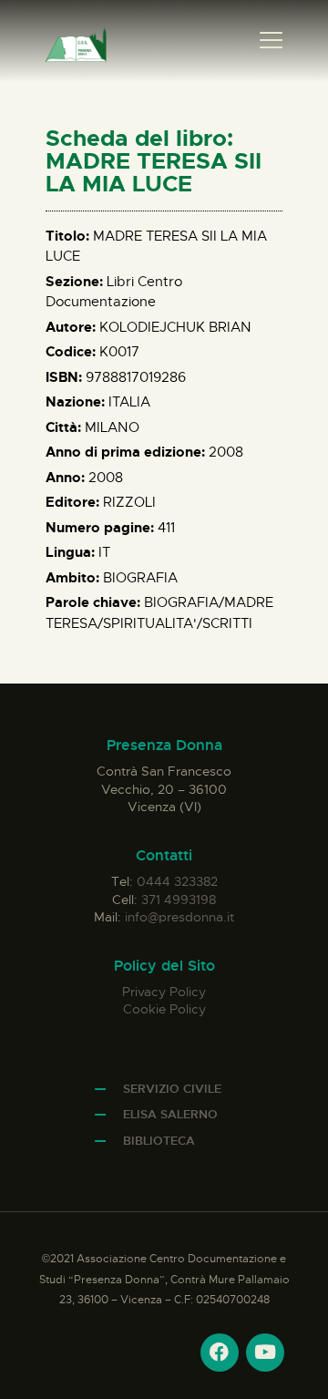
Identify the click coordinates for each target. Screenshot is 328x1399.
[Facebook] (219, 1352)
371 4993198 (178, 899)
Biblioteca (159, 1140)
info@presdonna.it (179, 917)
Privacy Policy (164, 991)
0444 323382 (177, 881)
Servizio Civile (172, 1088)
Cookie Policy (164, 1009)
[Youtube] (265, 1352)
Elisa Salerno (170, 1114)
